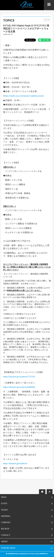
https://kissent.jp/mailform (15, 463)
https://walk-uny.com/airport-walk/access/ (23, 96)
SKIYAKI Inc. (43, 553)
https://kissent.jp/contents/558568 (19, 387)
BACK (47, 20)
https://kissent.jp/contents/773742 (19, 376)
